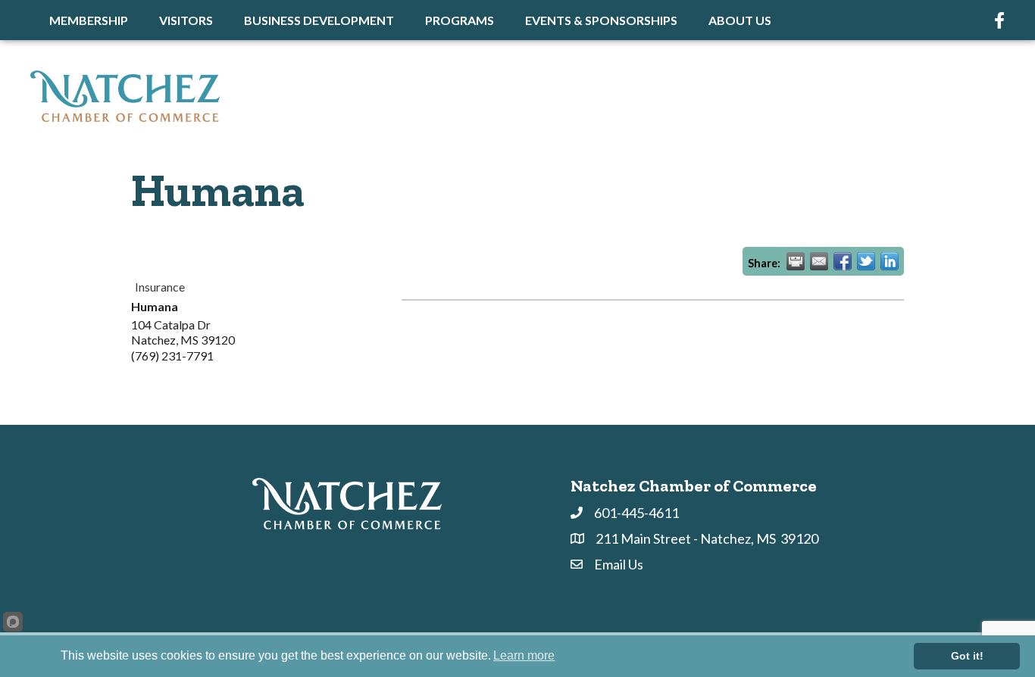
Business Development (319, 20)
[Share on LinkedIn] (889, 261)
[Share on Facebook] (842, 261)
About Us (739, 20)
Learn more (524, 655)
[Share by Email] (819, 261)
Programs (459, 20)
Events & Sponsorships (601, 20)
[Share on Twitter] (866, 261)
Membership (88, 20)
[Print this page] (795, 261)
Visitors (186, 20)
